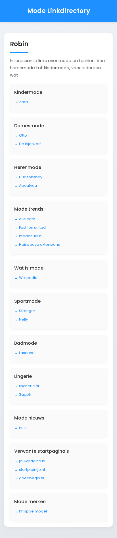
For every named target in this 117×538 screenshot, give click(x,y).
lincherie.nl (29, 386)
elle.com (27, 219)
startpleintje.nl (32, 469)
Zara (23, 102)
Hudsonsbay (30, 177)
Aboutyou (28, 185)
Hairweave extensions (39, 244)
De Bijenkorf (30, 144)
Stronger (27, 311)
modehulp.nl (30, 236)
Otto (23, 135)
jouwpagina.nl (32, 461)
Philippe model (33, 511)
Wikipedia (28, 277)
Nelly (23, 319)
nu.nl (23, 427)
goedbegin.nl (31, 478)
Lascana (27, 352)
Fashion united (32, 227)
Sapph (25, 394)
